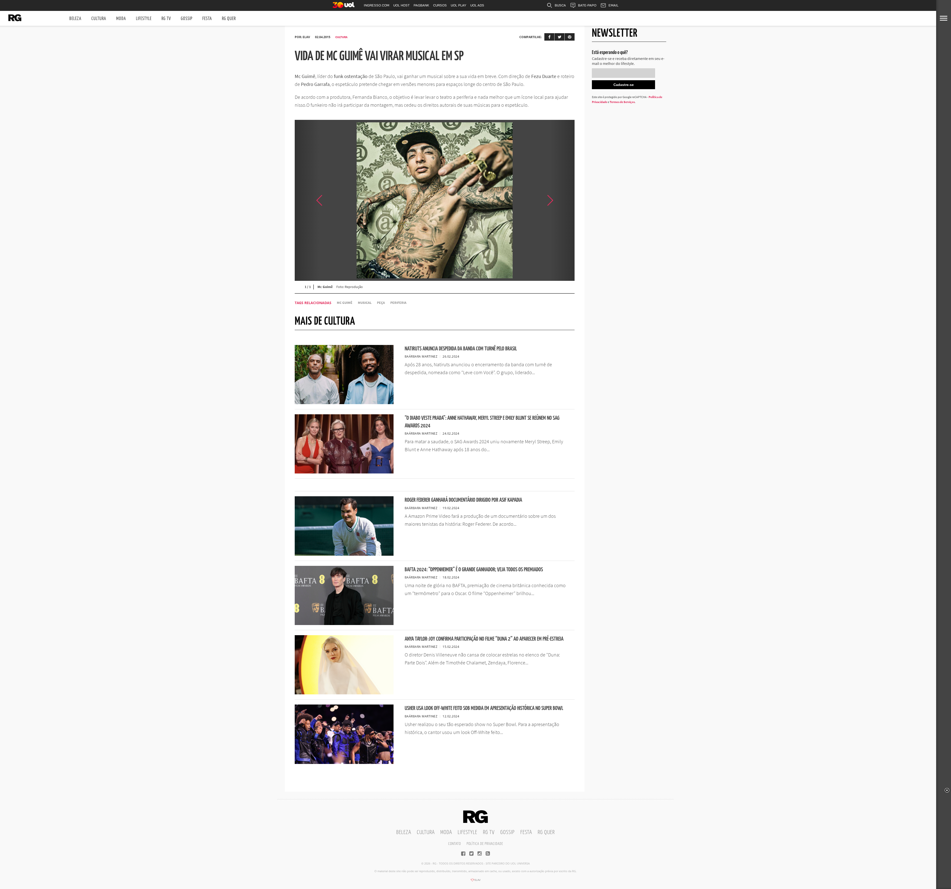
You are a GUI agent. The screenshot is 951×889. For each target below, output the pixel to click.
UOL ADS (477, 5)
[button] (562, 200)
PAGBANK (421, 5)
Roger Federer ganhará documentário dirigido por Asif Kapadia (463, 500)
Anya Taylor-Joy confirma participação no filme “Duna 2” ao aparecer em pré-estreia (484, 639)
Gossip (186, 18)
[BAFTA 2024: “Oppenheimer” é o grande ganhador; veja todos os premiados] (344, 623)
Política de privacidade (485, 844)
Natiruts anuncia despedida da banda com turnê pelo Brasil (461, 349)
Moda (121, 18)
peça (381, 303)
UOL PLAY (458, 5)
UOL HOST (401, 5)
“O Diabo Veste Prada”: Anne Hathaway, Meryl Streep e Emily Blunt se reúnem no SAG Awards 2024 (482, 422)
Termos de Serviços (622, 102)
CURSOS (440, 5)
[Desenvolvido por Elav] (475, 881)
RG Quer (229, 18)
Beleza (75, 18)
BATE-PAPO (587, 5)
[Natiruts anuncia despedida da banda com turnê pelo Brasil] (344, 402)
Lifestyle (144, 18)
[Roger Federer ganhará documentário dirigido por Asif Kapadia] (344, 554)
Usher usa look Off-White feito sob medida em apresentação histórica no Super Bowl (484, 708)
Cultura (98, 18)
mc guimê (344, 303)
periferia (398, 303)
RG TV (166, 18)
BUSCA (560, 5)
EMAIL (613, 5)
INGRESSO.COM (376, 5)
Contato (454, 844)
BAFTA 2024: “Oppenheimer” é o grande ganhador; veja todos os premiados (474, 570)
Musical (364, 303)
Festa (207, 18)
